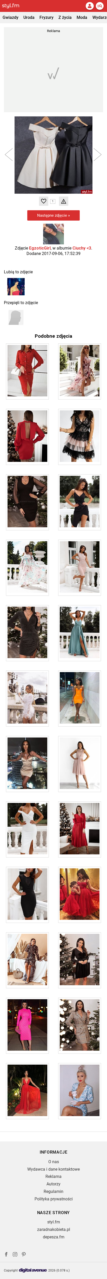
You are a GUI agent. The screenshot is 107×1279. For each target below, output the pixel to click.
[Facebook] (6, 1255)
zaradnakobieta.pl (53, 1229)
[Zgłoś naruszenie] (63, 201)
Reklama (53, 1176)
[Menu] (100, 6)
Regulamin (53, 1191)
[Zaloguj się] (89, 6)
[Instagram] (15, 1255)
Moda (82, 17)
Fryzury (46, 17)
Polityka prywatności (54, 1199)
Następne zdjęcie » (53, 215)
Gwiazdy (10, 17)
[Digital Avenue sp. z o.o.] (33, 1270)
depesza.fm (53, 1237)
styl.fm (53, 1222)
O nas (53, 1161)
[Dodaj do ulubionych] (43, 201)
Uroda (29, 17)
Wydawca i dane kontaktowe (53, 1169)
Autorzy (53, 1184)
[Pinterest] (24, 1255)
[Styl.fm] (13, 6)
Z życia (65, 17)
